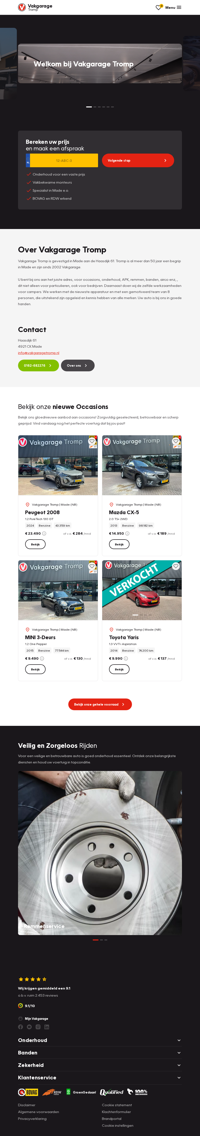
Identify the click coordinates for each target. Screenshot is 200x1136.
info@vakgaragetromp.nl (38, 352)
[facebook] (20, 1026)
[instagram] (38, 1026)
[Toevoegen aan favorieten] (92, 441)
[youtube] (29, 1026)
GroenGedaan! (84, 1092)
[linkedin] (46, 1026)
